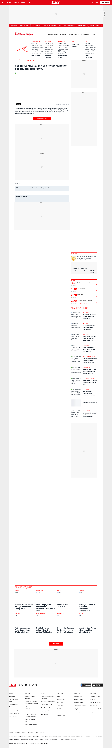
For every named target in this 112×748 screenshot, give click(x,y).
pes (26, 188)
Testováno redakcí (53, 34)
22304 (73, 301)
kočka (32, 188)
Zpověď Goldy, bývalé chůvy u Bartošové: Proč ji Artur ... (89, 316)
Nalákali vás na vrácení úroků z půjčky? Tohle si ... (90, 382)
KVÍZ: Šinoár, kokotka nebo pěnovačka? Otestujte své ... (89, 338)
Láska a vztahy (26, 60)
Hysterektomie (81, 288)
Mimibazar (87, 367)
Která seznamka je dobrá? (83, 282)
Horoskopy (63, 34)
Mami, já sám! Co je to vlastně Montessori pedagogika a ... (90, 371)
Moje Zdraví (60, 614)
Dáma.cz (86, 345)
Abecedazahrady (89, 356)
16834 (73, 289)
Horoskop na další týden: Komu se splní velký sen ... (37, 53)
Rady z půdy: (80, 294)
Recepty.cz (48, 41)
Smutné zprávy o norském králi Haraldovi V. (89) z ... (89, 393)
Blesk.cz (86, 312)
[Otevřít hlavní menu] (2, 2)
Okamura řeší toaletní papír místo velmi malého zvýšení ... (89, 414)
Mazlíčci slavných (73, 34)
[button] (86, 685)
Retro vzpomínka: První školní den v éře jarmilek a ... (89, 349)
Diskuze (73, 280)
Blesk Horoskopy (36, 41)
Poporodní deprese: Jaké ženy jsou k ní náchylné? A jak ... (65, 630)
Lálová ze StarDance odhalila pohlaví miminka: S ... (89, 327)
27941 (73, 295)
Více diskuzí (83, 303)
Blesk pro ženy (88, 378)
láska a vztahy (39, 188)
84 (73, 283)
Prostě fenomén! (85, 34)
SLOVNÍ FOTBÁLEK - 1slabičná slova (84, 301)
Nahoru (56, 644)
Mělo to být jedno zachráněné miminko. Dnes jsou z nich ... (45, 606)
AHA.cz (73, 41)
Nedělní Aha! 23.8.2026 (90, 402)
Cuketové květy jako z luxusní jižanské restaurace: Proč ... (90, 360)
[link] (19, 685)
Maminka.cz (61, 41)
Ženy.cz (87, 41)
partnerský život (48, 188)
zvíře (28, 188)
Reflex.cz (86, 411)
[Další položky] (101, 25)
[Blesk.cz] (55, 2)
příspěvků (73, 285)
